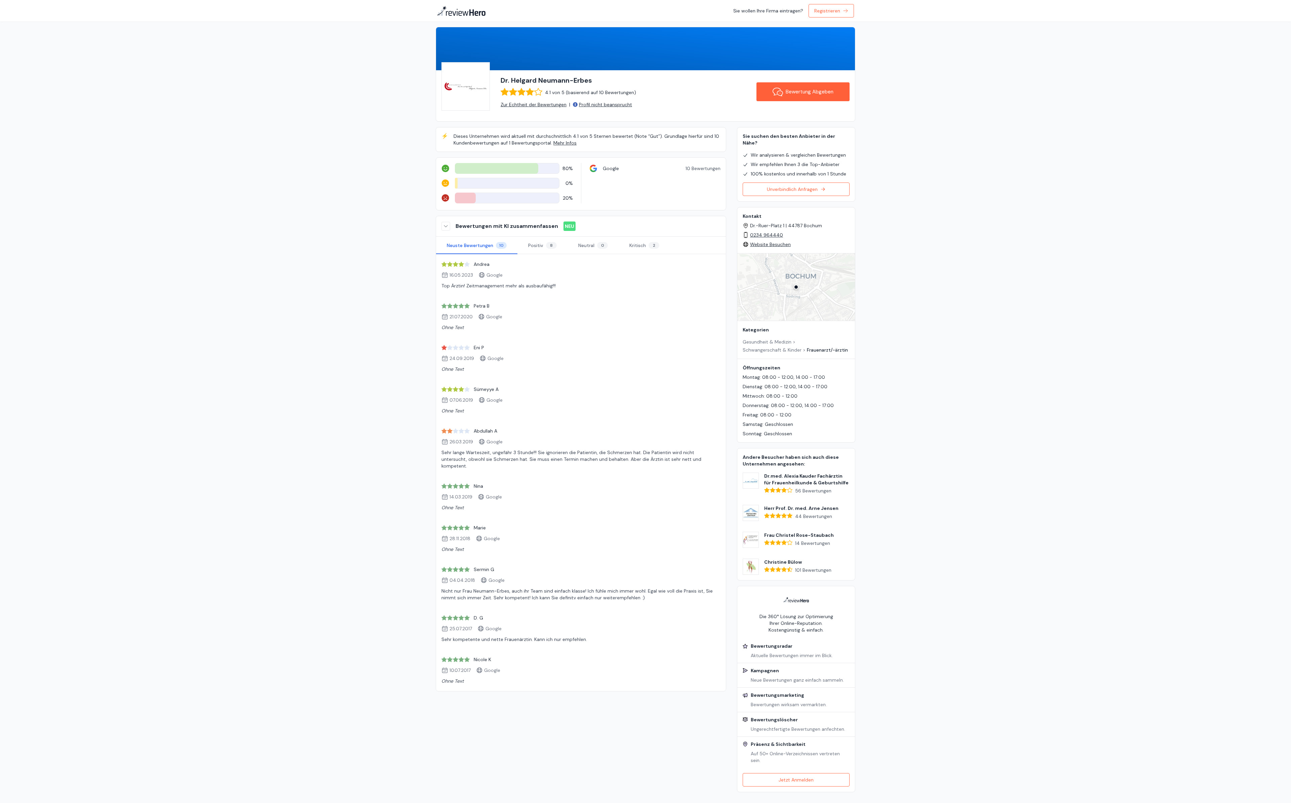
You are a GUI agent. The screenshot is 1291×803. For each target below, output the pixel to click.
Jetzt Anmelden (796, 780)
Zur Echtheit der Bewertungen (533, 105)
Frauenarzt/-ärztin (827, 350)
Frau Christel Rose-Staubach (799, 535)
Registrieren (827, 11)
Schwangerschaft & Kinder (772, 350)
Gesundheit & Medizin (767, 342)
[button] (796, 287)
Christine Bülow (783, 562)
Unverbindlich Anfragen (792, 189)
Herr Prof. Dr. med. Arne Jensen (801, 508)
